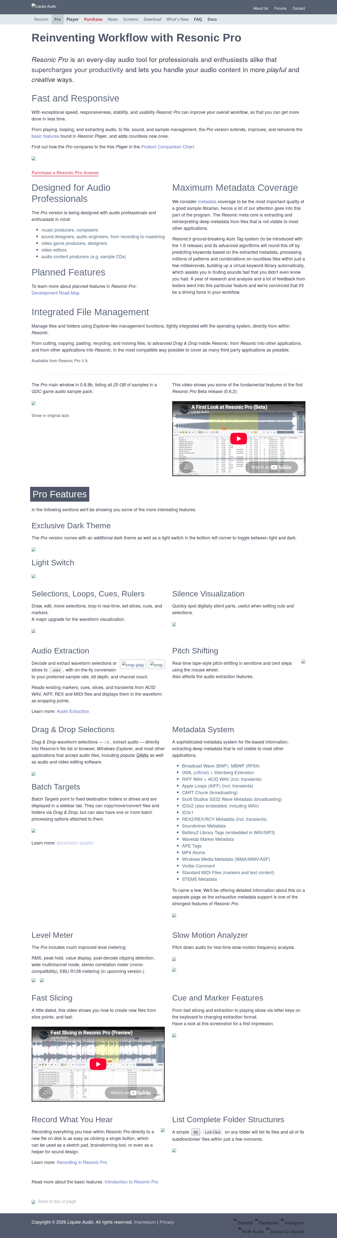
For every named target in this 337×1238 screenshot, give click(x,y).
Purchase (93, 19)
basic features (45, 136)
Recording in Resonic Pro (82, 1162)
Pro (57, 19)
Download (152, 19)
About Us (260, 8)
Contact (298, 8)
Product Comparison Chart (167, 146)
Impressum (145, 1221)
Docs (212, 19)
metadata (207, 201)
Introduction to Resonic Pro (131, 1181)
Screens (130, 19)
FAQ (198, 19)
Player (72, 19)
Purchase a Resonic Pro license (65, 172)
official (201, 772)
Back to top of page (56, 1201)
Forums (279, 8)
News (113, 19)
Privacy (167, 1221)
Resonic (41, 19)
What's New (177, 19)
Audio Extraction (73, 711)
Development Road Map (55, 292)
